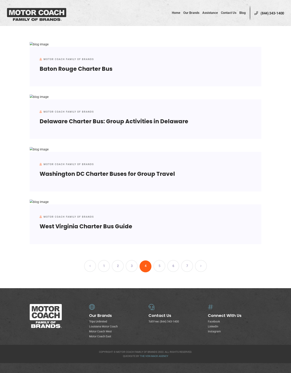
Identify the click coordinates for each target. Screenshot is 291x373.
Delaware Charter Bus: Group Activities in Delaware (114, 121)
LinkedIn (213, 326)
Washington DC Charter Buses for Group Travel (107, 174)
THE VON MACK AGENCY (154, 356)
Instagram (214, 331)
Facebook (214, 321)
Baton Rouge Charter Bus (76, 69)
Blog (242, 13)
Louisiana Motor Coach (103, 326)
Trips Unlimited (98, 321)
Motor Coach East (100, 336)
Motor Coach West (100, 331)
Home (176, 13)
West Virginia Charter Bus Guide (86, 226)
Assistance (210, 13)
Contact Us (228, 13)
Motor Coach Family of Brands (69, 59)
